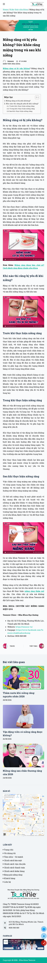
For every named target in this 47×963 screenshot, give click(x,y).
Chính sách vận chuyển (15, 864)
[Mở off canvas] (4, 4)
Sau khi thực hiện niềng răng (20, 111)
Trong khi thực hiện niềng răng (22, 109)
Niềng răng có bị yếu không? (18, 101)
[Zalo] (44, 936)
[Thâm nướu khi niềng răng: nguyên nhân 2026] (23, 677)
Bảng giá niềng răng (13, 875)
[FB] (44, 930)
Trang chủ (8, 849)
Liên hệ (7, 882)
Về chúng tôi (10, 853)
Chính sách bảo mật (13, 860)
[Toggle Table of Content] (35, 97)
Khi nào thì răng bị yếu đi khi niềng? (22, 104)
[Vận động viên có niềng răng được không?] (23, 716)
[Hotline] (44, 943)
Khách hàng (9, 878)
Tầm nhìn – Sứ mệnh (13, 857)
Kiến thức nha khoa (19, 9)
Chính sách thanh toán (14, 867)
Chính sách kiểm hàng (14, 871)
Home (5, 9)
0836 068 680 (14, 928)
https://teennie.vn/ (24, 627)
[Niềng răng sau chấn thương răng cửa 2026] (23, 755)
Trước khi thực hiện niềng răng (21, 106)
